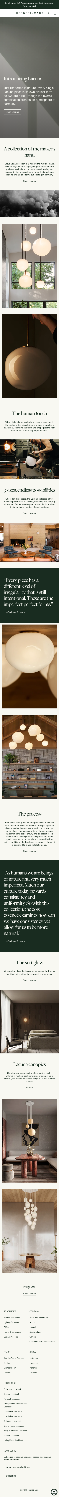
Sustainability (35, 1332)
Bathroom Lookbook (12, 1421)
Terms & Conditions (12, 1332)
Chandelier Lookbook (13, 1411)
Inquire (29, 1087)
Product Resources (12, 1317)
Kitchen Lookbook (11, 1435)
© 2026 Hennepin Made (29, 1490)
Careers (32, 1337)
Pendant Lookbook (12, 1399)
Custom (7, 1363)
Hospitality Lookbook (13, 1416)
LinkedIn (33, 1373)
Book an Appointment (38, 1317)
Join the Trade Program (14, 1358)
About (32, 1322)
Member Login (10, 1368)
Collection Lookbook (12, 1389)
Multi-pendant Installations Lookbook (15, 1405)
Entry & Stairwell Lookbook (15, 1431)
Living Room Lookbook (14, 1440)
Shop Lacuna (12, 112)
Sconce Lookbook (11, 1394)
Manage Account (11, 1337)
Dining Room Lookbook (14, 1426)
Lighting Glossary (11, 1322)
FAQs (6, 1327)
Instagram (33, 1358)
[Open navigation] (4, 13)
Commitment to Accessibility (42, 1341)
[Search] (49, 13)
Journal (32, 1327)
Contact (7, 1373)
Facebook (33, 1363)
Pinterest (33, 1368)
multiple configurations (26, 1076)
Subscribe (11, 1475)
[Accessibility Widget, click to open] (54, 1492)
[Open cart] (55, 12)
